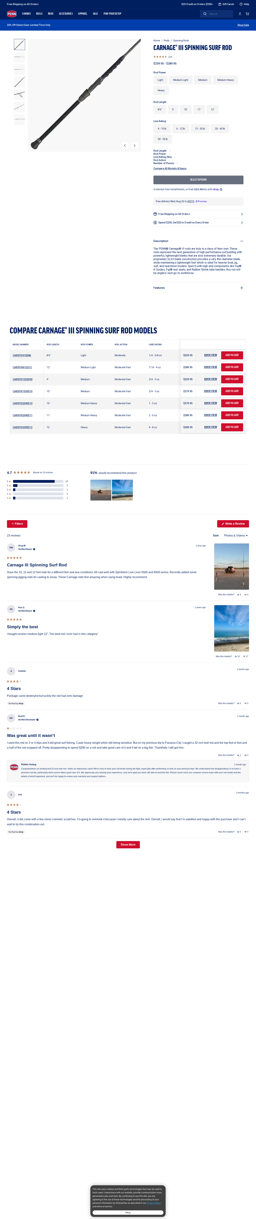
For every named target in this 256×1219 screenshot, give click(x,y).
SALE (95, 14)
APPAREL (82, 14)
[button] (124, 145)
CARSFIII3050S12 (22, 427)
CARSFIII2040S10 (22, 403)
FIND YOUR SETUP (112, 14)
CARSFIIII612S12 (22, 367)
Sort (216, 535)
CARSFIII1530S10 (22, 391)
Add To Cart (232, 355)
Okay (128, 1212)
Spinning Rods (181, 40)
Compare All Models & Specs (170, 168)
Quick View (210, 355)
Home (156, 40)
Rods (166, 40)
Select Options (198, 180)
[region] (112, 490)
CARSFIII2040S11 (22, 415)
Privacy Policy (154, 1203)
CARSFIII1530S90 (22, 379)
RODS (50, 14)
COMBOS (26, 14)
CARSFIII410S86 (22, 355)
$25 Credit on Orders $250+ (197, 4)
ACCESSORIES (66, 14)
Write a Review (237, 524)
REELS (39, 14)
